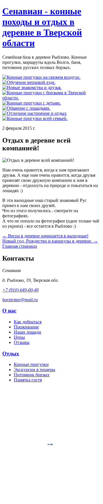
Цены (19, 337)
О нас (9, 311)
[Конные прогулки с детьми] (31, 103)
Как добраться (27, 321)
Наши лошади (27, 332)
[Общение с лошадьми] (26, 108)
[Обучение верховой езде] (29, 82)
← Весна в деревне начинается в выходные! (45, 235)
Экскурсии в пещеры (34, 369)
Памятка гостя (28, 379)
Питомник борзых (31, 374)
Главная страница (19, 246)
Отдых (10, 354)
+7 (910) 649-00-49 (20, 290)
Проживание (26, 326)
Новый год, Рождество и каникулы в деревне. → (50, 241)
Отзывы (21, 342)
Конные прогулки (31, 364)
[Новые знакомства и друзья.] (32, 87)
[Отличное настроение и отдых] (34, 113)
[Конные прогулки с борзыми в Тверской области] (51, 97)
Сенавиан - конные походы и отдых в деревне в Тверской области (42, 27)
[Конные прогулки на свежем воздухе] (41, 77)
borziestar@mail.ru (20, 299)
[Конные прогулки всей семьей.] (35, 118)
